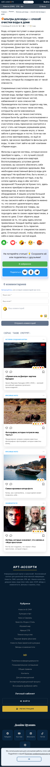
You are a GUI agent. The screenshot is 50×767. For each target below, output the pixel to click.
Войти (46, 2)
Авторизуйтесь (6, 290)
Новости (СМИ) (9, 6)
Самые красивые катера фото (19, 488)
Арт (22, 6)
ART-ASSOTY (7, 2)
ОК (29, 759)
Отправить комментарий (25, 323)
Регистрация (27, 709)
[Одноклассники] (31, 272)
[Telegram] (37, 272)
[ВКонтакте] (25, 272)
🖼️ (45, 316)
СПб (17, 6)
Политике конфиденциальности (37, 754)
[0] (3, 242)
